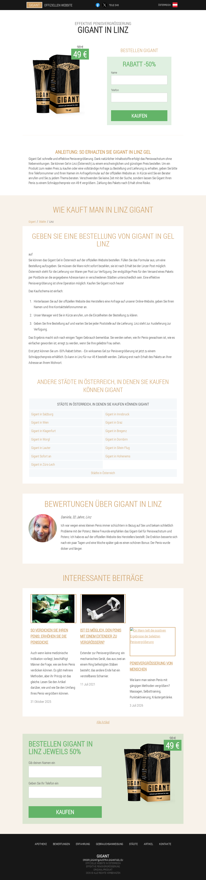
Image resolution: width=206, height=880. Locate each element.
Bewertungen (61, 844)
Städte (133, 844)
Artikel (148, 844)
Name (114, 72)
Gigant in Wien (40, 422)
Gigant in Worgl (40, 439)
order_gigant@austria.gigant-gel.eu (103, 859)
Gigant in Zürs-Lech (43, 464)
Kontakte (165, 844)
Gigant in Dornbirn (116, 439)
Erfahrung (83, 844)
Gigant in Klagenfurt (43, 431)
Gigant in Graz (113, 422)
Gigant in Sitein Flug (117, 448)
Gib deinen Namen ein (42, 762)
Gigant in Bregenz (116, 431)
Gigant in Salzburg (42, 414)
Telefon (115, 90)
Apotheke (41, 844)
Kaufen (139, 115)
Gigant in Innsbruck (117, 414)
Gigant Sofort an (41, 456)
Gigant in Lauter (40, 448)
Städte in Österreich (103, 473)
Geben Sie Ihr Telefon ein (44, 783)
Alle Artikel (103, 722)
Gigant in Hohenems (117, 456)
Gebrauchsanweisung (109, 844)
